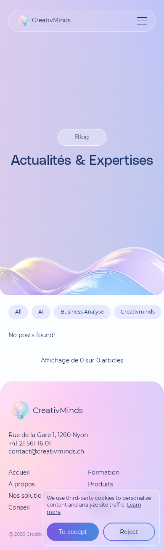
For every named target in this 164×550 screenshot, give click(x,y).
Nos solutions (28, 495)
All (18, 312)
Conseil (19, 507)
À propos (21, 484)
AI (41, 312)
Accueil (19, 472)
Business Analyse (82, 312)
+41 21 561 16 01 (29, 443)
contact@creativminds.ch (46, 451)
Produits (100, 484)
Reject (129, 532)
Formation (103, 472)
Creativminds (138, 312)
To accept (73, 532)
